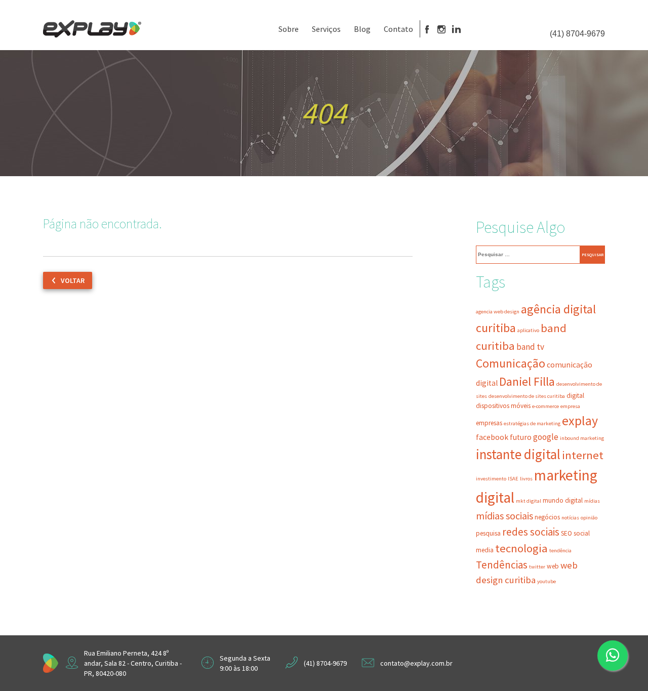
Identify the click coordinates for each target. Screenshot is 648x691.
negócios (547, 517)
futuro (521, 437)
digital (575, 395)
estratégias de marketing (532, 423)
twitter (537, 566)
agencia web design (497, 311)
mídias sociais (504, 516)
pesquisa (488, 533)
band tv (530, 346)
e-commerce (545, 406)
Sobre (288, 29)
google (545, 436)
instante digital (518, 454)
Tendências (502, 565)
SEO (566, 533)
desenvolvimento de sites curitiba (527, 396)
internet (582, 455)
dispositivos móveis (503, 405)
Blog (362, 29)
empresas (489, 423)
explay (580, 421)
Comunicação (510, 363)
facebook (492, 437)
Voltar (73, 280)
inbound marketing (582, 438)
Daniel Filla (527, 381)
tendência (560, 550)
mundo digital (563, 500)
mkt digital (528, 501)
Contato (398, 29)
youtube (546, 581)
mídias (592, 501)
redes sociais (530, 532)
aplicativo (528, 330)
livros (526, 478)
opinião (589, 517)
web (553, 566)
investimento (491, 478)
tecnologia (521, 548)
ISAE (513, 478)
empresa (570, 406)
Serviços (326, 29)
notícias (570, 517)
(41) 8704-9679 (577, 33)
